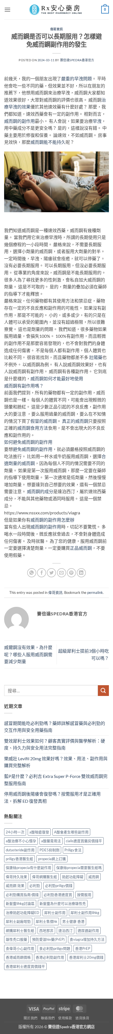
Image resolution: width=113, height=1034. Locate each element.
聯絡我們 (48, 1018)
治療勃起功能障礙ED (22, 912)
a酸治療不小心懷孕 (21, 841)
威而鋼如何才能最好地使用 (56, 378)
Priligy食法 (72, 850)
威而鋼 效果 (15, 885)
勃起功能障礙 (72, 876)
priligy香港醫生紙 (19, 859)
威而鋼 (93, 876)
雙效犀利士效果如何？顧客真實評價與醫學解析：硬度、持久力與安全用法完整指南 (54, 744)
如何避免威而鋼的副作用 (28, 442)
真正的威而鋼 (75, 421)
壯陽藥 (95, 357)
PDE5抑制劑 (49, 850)
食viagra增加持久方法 (87, 939)
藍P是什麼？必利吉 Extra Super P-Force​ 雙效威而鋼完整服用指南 (56, 779)
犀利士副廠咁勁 (18, 921)
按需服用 (84, 894)
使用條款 (65, 1018)
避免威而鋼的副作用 (32, 449)
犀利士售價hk (46, 921)
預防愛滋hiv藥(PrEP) (48, 939)
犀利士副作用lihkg (84, 912)
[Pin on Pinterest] (71, 572)
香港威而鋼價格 (18, 957)
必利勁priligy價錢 (58, 885)
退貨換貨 (82, 1018)
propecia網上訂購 (52, 859)
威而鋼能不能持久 (48, 142)
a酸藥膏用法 (51, 841)
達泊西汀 (65, 930)
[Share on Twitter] (51, 572)
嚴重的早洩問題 (76, 78)
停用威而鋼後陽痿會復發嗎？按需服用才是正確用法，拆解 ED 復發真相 (52, 797)
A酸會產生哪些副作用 (71, 832)
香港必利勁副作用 (50, 957)
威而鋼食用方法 (32, 427)
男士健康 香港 (73, 921)
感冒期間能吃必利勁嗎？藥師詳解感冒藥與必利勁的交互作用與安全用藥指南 (54, 727)
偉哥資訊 (56, 29)
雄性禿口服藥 (16, 939)
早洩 (97, 121)
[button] (7, 9)
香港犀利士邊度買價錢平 (25, 966)
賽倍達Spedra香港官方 (77, 60)
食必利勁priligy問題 (54, 948)
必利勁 (34, 885)
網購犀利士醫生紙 (20, 930)
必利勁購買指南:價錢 (22, 894)
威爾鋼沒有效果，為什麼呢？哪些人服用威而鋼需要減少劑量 (28, 654)
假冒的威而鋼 (43, 421)
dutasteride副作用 (20, 850)
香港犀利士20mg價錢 (86, 957)
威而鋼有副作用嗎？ (24, 385)
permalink (95, 592)
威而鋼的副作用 (19, 121)
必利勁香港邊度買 (58, 894)
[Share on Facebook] (41, 572)
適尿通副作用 (88, 930)
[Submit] (103, 690)
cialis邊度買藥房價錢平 (84, 841)
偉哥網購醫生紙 (44, 876)
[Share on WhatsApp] (31, 572)
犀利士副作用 (55, 912)
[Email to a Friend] (61, 572)
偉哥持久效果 (16, 876)
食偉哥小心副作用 (20, 948)
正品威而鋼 (81, 548)
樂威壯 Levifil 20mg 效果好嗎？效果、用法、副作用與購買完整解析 (56, 762)
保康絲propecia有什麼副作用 (28, 867)
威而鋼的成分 (40, 491)
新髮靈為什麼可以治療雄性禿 (62, 903)
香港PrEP (82, 948)
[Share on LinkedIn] (81, 572)
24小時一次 (15, 832)
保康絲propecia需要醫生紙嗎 (79, 867)
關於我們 (30, 1018)
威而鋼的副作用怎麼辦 (52, 519)
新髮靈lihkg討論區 (20, 903)
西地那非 (46, 930)
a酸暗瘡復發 (39, 832)
